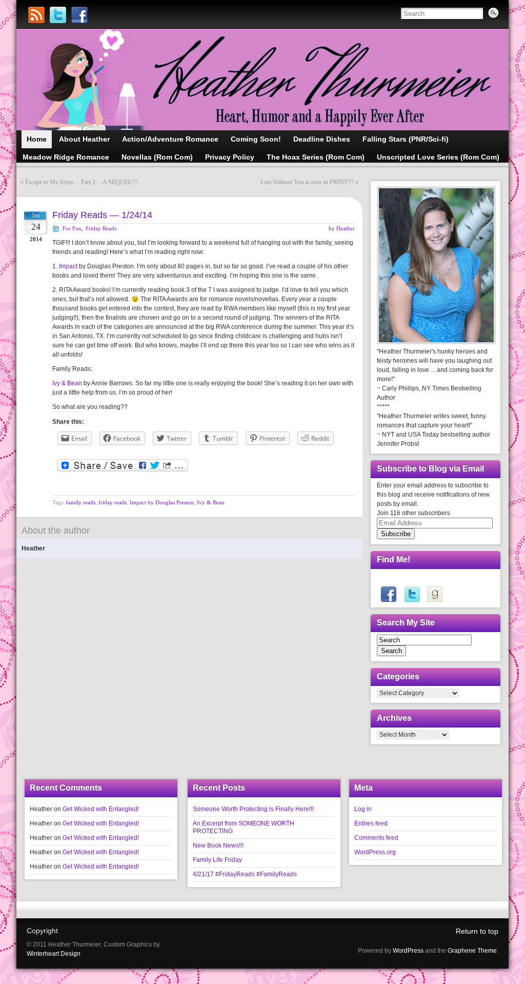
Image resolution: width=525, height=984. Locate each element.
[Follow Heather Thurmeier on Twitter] (58, 15)
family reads (80, 502)
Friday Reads (101, 228)
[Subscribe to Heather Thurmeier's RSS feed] (36, 15)
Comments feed (376, 837)
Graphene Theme (472, 950)
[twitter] (411, 594)
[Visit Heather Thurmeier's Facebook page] (79, 15)
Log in (363, 809)
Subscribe (396, 534)
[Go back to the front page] (262, 79)
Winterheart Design (53, 953)
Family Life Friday (217, 859)
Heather (345, 228)
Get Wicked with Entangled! (101, 809)
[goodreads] (434, 594)
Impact (68, 266)
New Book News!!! (218, 845)
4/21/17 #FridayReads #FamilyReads (245, 874)
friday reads (112, 502)
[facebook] (388, 594)
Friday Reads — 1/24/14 (102, 215)
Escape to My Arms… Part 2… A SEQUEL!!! (81, 182)
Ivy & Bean (67, 383)
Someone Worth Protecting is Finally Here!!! (253, 809)
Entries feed (371, 823)
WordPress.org (375, 852)
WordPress (408, 950)
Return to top (477, 931)
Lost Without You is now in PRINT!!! (307, 182)
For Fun (72, 228)
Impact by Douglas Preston (162, 502)
